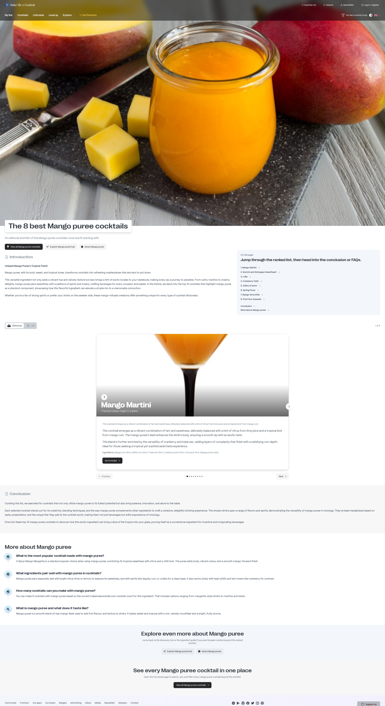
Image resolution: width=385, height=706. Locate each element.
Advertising (76, 702)
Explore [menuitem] (67, 15)
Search (329, 5)
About (88, 702)
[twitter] (252, 703)
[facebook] (248, 703)
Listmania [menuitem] (38, 15)
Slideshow (17, 325)
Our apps (37, 702)
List (32, 325)
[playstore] (238, 703)
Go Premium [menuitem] (89, 15)
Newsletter (348, 5)
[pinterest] (262, 703)
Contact (135, 702)
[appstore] (233, 703)
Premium (24, 702)
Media (98, 702)
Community (10, 702)
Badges (63, 702)
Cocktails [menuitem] (22, 15)
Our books (50, 702)
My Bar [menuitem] (9, 15)
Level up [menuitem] (53, 15)
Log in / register (371, 5)
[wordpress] (243, 703)
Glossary (122, 702)
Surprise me (310, 5)
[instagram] (257, 703)
